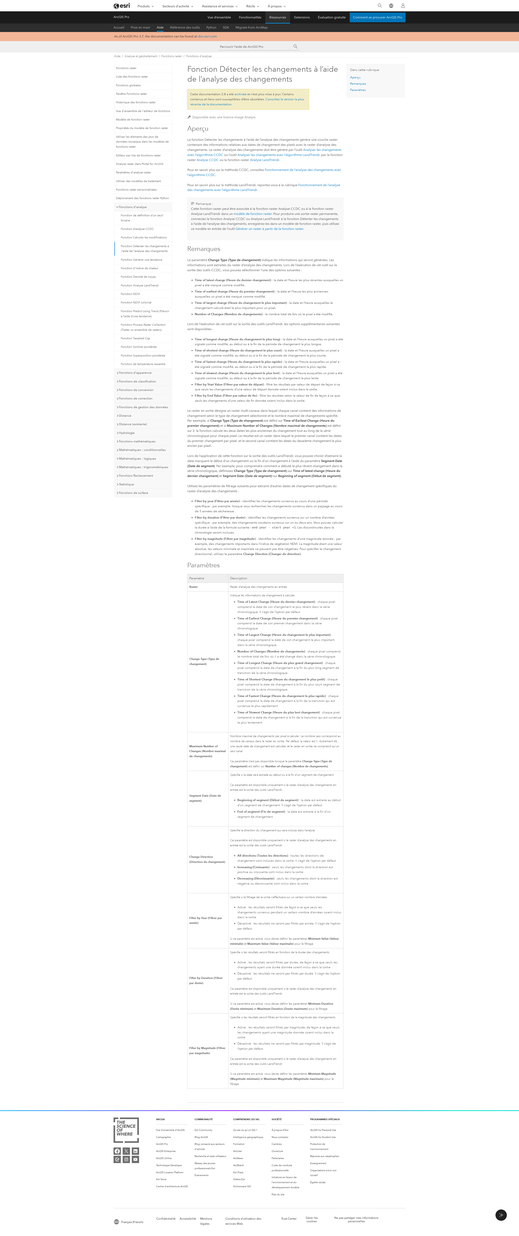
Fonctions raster (171, 56)
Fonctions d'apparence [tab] (135, 373)
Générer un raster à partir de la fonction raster (269, 229)
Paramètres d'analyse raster (133, 172)
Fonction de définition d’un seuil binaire (142, 218)
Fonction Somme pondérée (139, 347)
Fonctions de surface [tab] (133, 493)
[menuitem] (172, 1130)
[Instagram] (126, 1159)
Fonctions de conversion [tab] (136, 390)
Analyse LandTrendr (264, 160)
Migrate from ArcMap (252, 27)
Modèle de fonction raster (133, 119)
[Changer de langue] (391, 5)
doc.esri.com (207, 36)
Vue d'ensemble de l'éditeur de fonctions (143, 111)
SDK (226, 27)
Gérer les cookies (312, 1219)
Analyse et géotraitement (141, 56)
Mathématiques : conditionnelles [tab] (142, 450)
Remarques (358, 83)
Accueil (119, 27)
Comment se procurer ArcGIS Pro (377, 17)
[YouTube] (135, 1159)
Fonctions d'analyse (199, 56)
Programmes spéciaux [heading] (325, 1119)
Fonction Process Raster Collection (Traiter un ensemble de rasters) (143, 327)
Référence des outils (185, 27)
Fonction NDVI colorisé (136, 302)
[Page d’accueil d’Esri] (122, 6)
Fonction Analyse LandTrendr (140, 285)
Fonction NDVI (130, 294)
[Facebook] (117, 1151)
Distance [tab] (125, 415)
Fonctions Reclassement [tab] (136, 475)
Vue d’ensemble (219, 17)
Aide (160, 27)
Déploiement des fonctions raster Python (142, 198)
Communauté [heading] (204, 1119)
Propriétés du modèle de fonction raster (142, 128)
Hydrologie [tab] (127, 433)
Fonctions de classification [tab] (137, 381)
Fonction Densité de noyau (138, 277)
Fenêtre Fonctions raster (131, 94)
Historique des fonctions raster (136, 102)
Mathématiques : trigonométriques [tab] (143, 467)
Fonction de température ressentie (143, 364)
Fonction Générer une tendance (141, 260)
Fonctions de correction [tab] (135, 398)
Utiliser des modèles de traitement (138, 181)
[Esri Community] (117, 1159)
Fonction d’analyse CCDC (137, 229)
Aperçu (355, 77)
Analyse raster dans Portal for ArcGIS (139, 164)
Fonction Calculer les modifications (144, 237)
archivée (241, 94)
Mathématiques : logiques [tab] (137, 458)
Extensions (302, 17)
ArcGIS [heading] (160, 1119)
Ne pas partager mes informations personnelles (356, 1219)
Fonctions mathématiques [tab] (137, 441)
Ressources (277, 17)
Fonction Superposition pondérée (143, 355)
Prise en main (140, 27)
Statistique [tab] (126, 484)
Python (211, 27)
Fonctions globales (128, 85)
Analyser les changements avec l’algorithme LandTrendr (278, 155)
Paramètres (358, 90)
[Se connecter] (403, 6)
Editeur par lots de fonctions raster (138, 155)
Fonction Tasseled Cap (135, 338)
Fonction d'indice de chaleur (139, 268)
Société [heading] (277, 1119)
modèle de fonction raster (253, 214)
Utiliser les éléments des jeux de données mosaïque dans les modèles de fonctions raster (142, 142)
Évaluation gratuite (332, 17)
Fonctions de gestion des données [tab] (143, 407)
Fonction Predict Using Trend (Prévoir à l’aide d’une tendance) (145, 314)
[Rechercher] (379, 5)
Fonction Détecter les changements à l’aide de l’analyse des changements (145, 248)
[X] (126, 1151)
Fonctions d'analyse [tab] (133, 207)
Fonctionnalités (250, 17)
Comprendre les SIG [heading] (246, 1119)
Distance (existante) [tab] (133, 424)
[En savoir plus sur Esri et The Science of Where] (126, 1131)
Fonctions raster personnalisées (136, 189)
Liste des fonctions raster (132, 76)
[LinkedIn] (135, 1151)
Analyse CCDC (208, 160)
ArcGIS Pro (121, 17)
